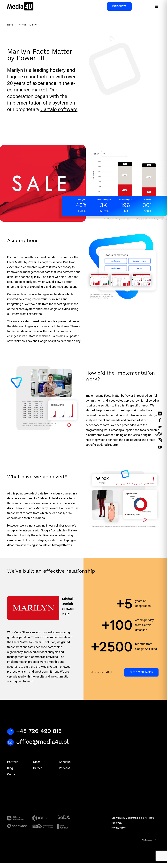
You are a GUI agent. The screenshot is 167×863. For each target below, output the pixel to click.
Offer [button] (36, 762)
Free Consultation (141, 672)
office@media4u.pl (42, 741)
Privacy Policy (119, 827)
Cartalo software (58, 109)
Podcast (64, 768)
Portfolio (21, 24)
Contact (12, 774)
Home (10, 24)
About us (65, 762)
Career (37, 768)
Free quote (119, 6)
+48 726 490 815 (39, 731)
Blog (10, 768)
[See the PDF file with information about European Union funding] (151, 840)
